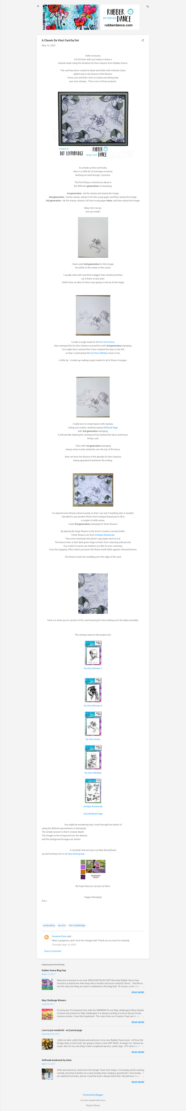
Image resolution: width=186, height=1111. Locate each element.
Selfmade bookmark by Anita (56, 1060)
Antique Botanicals (93, 806)
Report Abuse (93, 1105)
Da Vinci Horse (107, 342)
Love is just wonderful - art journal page (62, 1030)
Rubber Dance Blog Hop (54, 970)
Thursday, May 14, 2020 (64, 944)
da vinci (62, 925)
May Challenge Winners (54, 1000)
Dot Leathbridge (77, 925)
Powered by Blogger (93, 1095)
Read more (138, 992)
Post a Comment (52, 951)
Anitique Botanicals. (105, 535)
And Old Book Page (93, 813)
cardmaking (49, 925)
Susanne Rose (59, 936)
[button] (142, 40)
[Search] (147, 7)
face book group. (76, 853)
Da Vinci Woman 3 (93, 705)
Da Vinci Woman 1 (93, 668)
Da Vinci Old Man (99, 353)
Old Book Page (110, 427)
